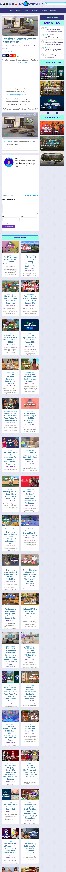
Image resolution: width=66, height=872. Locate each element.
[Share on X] (7, 55)
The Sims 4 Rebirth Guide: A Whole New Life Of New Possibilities (10, 574)
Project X (30, 568)
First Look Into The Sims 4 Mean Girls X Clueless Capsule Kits (30, 299)
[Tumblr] (13, 4)
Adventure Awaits (10, 646)
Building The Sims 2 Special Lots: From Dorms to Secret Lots (10, 495)
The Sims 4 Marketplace (10, 411)
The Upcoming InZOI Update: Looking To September (29, 847)
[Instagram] (4, 4)
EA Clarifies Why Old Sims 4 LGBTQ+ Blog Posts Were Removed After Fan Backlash (29, 497)
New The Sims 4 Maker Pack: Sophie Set (10, 806)
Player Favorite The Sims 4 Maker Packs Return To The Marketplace (10, 416)
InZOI (10, 607)
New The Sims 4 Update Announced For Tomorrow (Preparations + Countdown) (10, 458)
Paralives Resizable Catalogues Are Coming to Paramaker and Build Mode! (30, 693)
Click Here (6, 142)
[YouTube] (16, 4)
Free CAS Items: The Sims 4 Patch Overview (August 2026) (10, 338)
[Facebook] (1, 4)
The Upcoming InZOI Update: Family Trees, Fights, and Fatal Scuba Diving (10, 613)
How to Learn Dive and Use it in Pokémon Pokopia (30, 533)
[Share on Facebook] (4, 55)
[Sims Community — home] (31, 3)
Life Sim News (10, 294)
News (29, 333)
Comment (5, 202)
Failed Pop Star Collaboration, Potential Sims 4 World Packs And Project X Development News (10, 694)
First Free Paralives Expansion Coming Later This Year (10, 379)
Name (4, 216)
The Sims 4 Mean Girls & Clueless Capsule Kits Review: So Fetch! (10, 260)
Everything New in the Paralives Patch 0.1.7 (30, 728)
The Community (30, 646)
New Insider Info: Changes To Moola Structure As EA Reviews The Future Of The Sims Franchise (30, 577)
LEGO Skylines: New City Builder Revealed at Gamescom (10, 299)
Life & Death (10, 568)
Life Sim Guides (30, 372)
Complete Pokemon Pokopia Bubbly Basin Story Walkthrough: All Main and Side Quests (10, 733)
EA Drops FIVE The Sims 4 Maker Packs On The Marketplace (30, 612)
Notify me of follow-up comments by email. (16, 223)
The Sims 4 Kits (10, 255)
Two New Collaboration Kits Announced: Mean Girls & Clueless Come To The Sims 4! (30, 771)
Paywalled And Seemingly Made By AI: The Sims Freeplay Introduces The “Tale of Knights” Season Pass (30, 811)
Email (22, 216)
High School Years (30, 255)
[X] (7, 4)
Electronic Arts (30, 489)
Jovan (31, 46)
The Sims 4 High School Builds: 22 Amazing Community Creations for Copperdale (30, 262)
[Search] (64, 4)
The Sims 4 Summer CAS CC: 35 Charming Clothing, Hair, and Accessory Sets (10, 537)
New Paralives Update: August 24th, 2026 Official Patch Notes (30, 418)
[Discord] (10, 4)
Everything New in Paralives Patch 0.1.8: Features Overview (30, 377)
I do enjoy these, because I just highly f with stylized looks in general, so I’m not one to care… (53, 37)
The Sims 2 (10, 489)
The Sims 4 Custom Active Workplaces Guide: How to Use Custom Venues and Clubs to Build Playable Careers (10, 656)
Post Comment (9, 226)
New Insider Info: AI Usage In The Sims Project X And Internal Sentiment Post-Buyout (10, 849)
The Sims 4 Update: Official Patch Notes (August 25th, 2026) (29, 339)
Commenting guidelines (31, 195)
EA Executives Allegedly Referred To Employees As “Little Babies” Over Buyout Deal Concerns (10, 772)
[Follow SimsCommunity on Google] (18, 55)
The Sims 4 (10, 333)
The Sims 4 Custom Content (10, 52)
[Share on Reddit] (14, 55)
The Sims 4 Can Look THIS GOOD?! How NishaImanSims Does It (30, 652)
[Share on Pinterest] (11, 55)
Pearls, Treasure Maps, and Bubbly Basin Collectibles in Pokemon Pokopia (30, 457)
